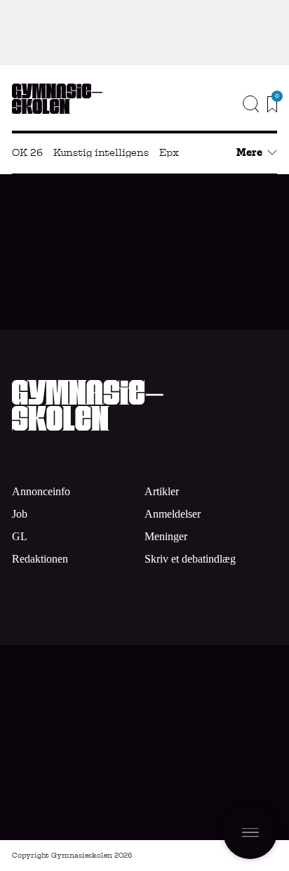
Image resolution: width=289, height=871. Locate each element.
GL (19, 536)
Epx (169, 152)
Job (259, 107)
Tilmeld (230, 780)
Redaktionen (40, 559)
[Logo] (57, 99)
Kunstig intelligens (101, 152)
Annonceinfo (224, 128)
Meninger (165, 536)
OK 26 (27, 152)
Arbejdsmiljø (93, 262)
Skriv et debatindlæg (190, 559)
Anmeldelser (172, 514)
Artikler (161, 491)
